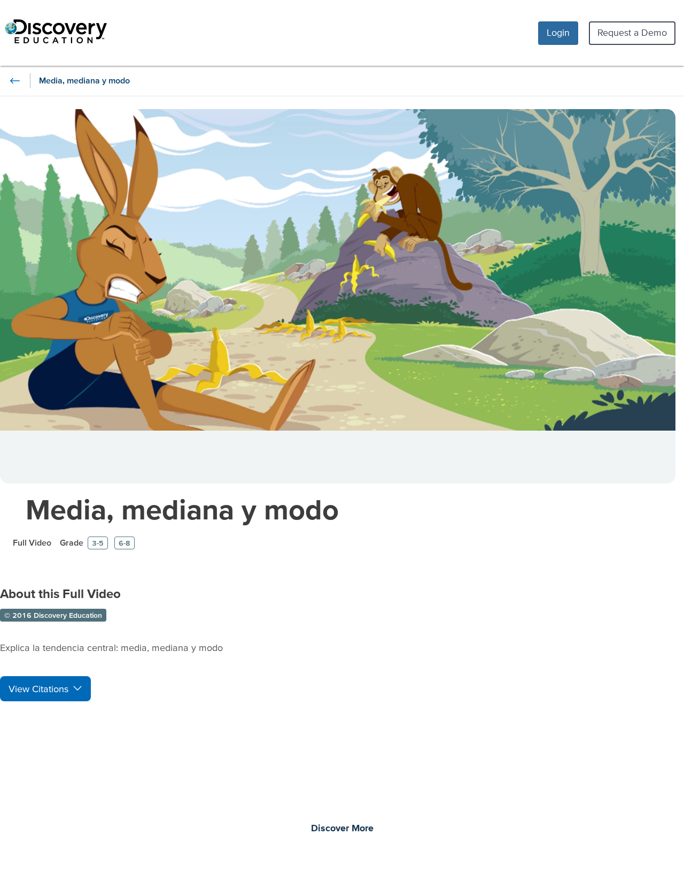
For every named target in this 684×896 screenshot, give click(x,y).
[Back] (15, 80)
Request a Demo (632, 32)
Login (558, 32)
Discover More (342, 828)
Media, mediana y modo (182, 509)
